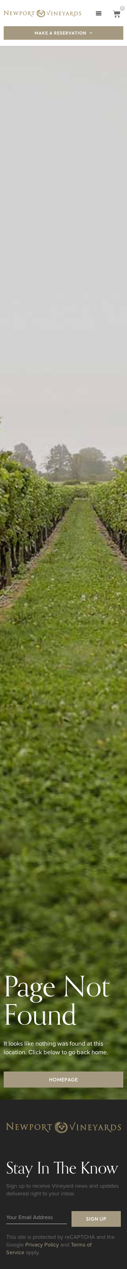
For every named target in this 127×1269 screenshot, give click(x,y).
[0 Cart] (117, 14)
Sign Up (96, 1219)
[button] (99, 13)
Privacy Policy (42, 1244)
